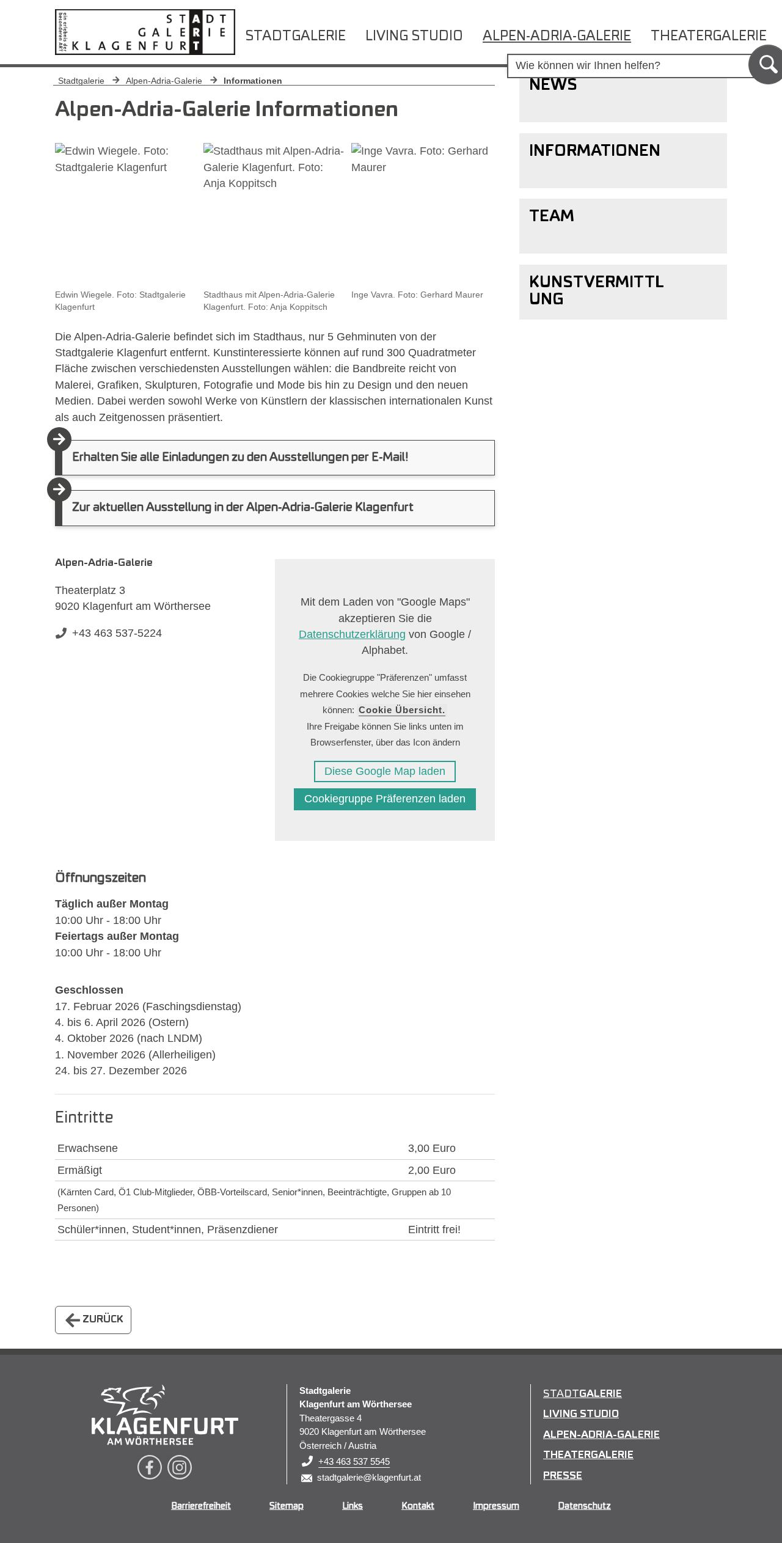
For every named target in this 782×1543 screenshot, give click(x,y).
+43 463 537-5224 (117, 633)
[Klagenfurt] (165, 1414)
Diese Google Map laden (384, 771)
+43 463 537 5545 (354, 1461)
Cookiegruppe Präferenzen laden (385, 799)
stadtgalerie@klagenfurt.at (369, 1477)
